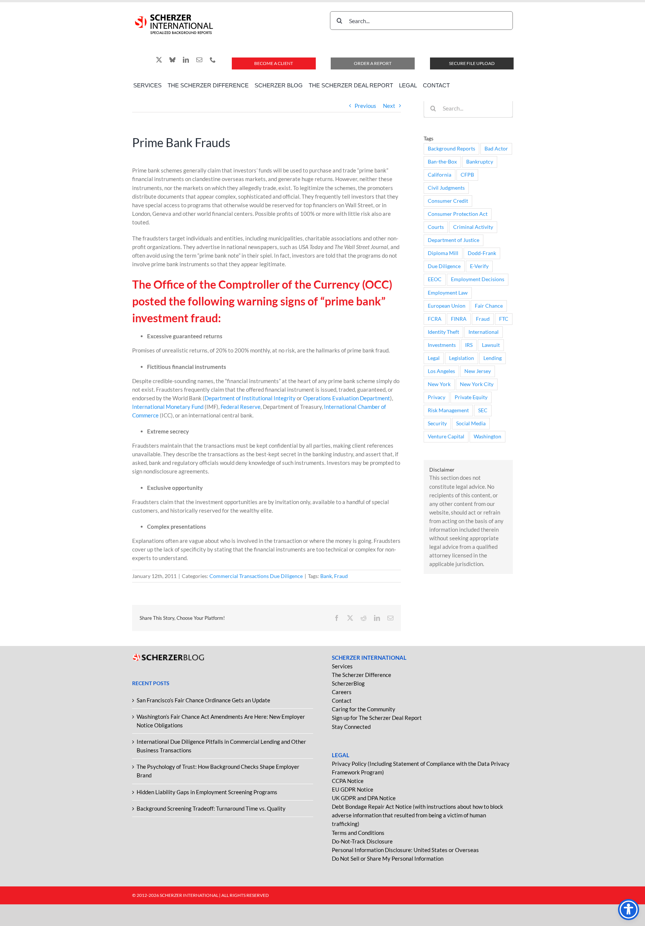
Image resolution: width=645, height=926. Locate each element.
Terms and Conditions (358, 832)
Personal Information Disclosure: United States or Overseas (405, 849)
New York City (476, 384)
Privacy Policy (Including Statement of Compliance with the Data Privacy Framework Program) (421, 768)
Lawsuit (491, 345)
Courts (436, 227)
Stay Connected (351, 726)
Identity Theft (443, 332)
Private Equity (471, 397)
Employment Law (448, 293)
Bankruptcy (479, 162)
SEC (482, 410)
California (439, 175)
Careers (342, 692)
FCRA (435, 319)
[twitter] (159, 60)
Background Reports (451, 149)
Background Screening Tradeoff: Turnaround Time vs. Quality (211, 808)
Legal (434, 358)
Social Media (471, 423)
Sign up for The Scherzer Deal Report (377, 717)
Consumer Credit (448, 201)
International (483, 332)
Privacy (436, 397)
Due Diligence (444, 266)
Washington (487, 436)
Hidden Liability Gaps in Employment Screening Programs (207, 792)
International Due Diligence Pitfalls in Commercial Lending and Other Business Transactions (221, 745)
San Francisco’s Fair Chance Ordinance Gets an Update (203, 700)
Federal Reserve (241, 406)
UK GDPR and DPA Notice (364, 798)
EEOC (435, 279)
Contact (342, 700)
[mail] (199, 60)
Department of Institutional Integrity (250, 398)
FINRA (459, 319)
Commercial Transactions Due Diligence (256, 576)
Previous (365, 105)
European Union (446, 306)
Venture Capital (446, 436)
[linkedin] (186, 60)
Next (389, 105)
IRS (469, 345)
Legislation (461, 358)
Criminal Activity (473, 227)
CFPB (467, 175)
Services (342, 666)
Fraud (341, 576)
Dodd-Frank (482, 253)
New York (439, 384)
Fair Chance (489, 306)
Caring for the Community (363, 709)
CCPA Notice (348, 780)
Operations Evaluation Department (346, 398)
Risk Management (448, 410)
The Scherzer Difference (361, 674)
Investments (442, 345)
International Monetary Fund (167, 406)
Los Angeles (441, 371)
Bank (326, 576)
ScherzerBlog (348, 683)
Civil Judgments (446, 188)
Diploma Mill (443, 253)
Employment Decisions (477, 279)
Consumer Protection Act (457, 214)
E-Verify (479, 266)
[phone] (213, 60)
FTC (503, 319)
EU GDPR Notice (352, 789)
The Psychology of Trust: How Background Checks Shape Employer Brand (218, 771)
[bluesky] (172, 60)
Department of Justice (453, 240)
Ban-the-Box (442, 162)
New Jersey (477, 371)
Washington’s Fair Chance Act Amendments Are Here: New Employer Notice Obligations (221, 720)
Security (437, 423)
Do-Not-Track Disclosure (362, 841)
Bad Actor (496, 149)
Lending (492, 358)
